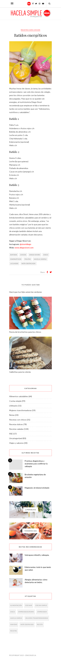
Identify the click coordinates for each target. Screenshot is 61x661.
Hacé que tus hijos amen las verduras (25, 292)
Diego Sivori (34, 255)
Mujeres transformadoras (20, 410)
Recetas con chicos (30, 30)
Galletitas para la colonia (20, 372)
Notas (12, 415)
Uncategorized (15, 438)
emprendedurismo (26, 612)
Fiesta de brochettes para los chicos (25, 332)
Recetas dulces (16, 424)
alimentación (16, 605)
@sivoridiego (25, 244)
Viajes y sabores (16, 443)
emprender (42, 612)
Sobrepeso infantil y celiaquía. (37, 555)
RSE (11, 433)
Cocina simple (15, 401)
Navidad (13, 624)
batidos (13, 255)
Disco (45, 255)
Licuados (14, 263)
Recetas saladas (16, 429)
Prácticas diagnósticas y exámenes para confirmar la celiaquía (36, 463)
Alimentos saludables (18, 396)
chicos (23, 255)
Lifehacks (13, 405)
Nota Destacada (28, 263)
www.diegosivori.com (24, 247)
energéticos (15, 259)
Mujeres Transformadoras (37, 618)
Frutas (28, 259)
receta (40, 624)
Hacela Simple (40, 259)
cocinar (28, 605)
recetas (13, 631)
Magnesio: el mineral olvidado (37, 488)
